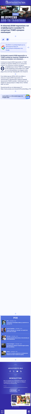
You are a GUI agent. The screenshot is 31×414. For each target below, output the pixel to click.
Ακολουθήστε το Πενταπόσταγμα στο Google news (12, 96)
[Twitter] (13, 371)
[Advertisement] (15, 168)
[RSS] (21, 371)
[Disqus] (15, 254)
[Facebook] (10, 371)
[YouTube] (17, 371)
